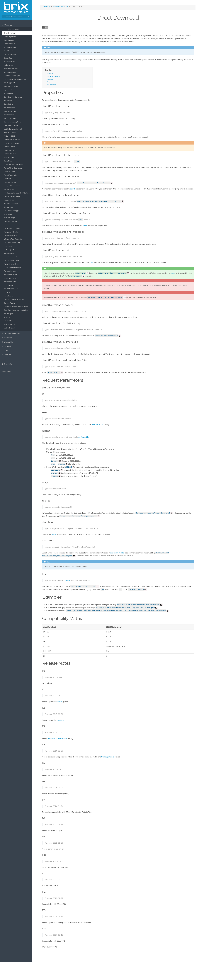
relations (60, 720)
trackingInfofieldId (117, 553)
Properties (50, 73)
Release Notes (51, 84)
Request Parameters (53, 76)
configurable (83, 437)
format (84, 225)
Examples (50, 79)
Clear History (8, 364)
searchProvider (97, 424)
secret (67, 580)
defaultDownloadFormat (57, 738)
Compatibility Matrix (53, 82)
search (72, 189)
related (54, 534)
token (91, 262)
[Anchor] (65, 92)
